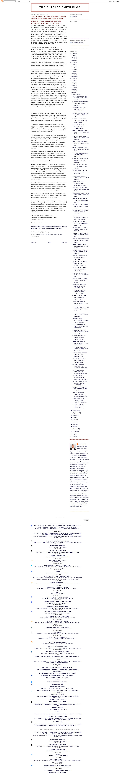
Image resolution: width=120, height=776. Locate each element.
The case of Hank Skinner (57, 716)
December (75, 94)
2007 (73, 436)
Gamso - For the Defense (57, 560)
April (74, 424)
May (74, 422)
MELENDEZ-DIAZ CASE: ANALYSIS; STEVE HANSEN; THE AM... (79, 109)
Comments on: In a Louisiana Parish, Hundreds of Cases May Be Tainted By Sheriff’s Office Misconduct (57, 534)
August (75, 415)
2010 (73, 90)
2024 (73, 58)
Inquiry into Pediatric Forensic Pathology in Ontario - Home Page (58, 704)
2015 (73, 78)
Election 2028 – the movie (57, 547)
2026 (73, 53)
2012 (73, 85)
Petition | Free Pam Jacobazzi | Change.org (57, 688)
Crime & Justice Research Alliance (57, 576)
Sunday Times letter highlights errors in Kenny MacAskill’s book (57, 648)
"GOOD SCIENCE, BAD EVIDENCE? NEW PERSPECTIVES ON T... (79, 400)
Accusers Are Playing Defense (57, 573)
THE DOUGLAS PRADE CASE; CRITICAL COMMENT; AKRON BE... (80, 103)
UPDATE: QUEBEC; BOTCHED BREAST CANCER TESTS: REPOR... (80, 240)
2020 (73, 67)
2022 (73, 62)
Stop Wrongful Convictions (57, 597)
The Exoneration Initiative (57, 682)
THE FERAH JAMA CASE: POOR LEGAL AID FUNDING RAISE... (80, 274)
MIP (57, 592)
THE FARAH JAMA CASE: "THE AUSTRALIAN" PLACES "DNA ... (79, 297)
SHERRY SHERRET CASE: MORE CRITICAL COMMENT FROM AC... (79, 263)
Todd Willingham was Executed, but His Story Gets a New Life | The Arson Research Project (57, 662)
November (75, 410)
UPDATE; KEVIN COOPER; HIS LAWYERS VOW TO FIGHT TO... (79, 389)
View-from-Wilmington (57, 642)
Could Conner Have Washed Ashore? (57, 603)
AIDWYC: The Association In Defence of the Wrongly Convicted (57, 714)
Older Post (64, 242)
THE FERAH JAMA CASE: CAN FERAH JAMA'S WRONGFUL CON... (79, 286)
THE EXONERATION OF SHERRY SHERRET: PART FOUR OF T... (80, 314)
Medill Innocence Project (57, 709)
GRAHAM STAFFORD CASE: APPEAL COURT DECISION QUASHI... (80, 132)
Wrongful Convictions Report (57, 541)
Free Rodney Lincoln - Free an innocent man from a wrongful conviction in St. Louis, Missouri (57, 719)
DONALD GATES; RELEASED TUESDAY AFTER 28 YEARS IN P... (80, 212)
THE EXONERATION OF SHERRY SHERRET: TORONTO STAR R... (78, 337)
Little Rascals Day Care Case (57, 616)
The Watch (57, 632)
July (74, 417)
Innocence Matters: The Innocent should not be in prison (57, 656)
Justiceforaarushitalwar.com (57, 651)
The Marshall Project (57, 550)
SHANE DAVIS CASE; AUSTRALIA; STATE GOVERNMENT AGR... (79, 183)
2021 (73, 64)
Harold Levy (82, 443)
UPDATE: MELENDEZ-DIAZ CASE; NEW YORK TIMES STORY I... (80, 200)
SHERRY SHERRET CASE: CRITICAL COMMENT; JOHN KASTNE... (80, 246)
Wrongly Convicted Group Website (57, 602)
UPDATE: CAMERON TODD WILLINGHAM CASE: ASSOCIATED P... (79, 383)
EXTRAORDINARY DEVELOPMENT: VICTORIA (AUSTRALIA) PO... (80, 320)
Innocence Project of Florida (57, 627)
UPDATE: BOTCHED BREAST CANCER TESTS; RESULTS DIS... (80, 235)
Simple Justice (57, 684)
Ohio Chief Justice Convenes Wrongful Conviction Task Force (57, 608)
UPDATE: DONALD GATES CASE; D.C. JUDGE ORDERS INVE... (79, 172)
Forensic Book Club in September (57, 557)
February (75, 429)
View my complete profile (77, 509)
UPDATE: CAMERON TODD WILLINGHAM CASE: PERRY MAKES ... (79, 257)
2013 (73, 83)
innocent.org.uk (57, 694)
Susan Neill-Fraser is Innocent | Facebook (57, 675)
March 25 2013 (57, 664)
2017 (73, 74)
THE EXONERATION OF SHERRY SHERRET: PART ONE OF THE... (80, 349)
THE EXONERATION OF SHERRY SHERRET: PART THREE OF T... (80, 326)
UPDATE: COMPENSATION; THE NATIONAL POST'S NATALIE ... (79, 280)
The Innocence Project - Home (57, 677)
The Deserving (57, 561)
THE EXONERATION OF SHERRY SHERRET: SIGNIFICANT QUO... (78, 292)
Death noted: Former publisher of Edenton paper (57, 618)
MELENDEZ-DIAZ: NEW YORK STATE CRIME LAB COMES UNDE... (80, 195)
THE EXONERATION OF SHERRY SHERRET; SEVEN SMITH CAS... (80, 332)
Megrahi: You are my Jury (57, 647)
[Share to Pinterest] (38, 236)
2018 (73, 71)
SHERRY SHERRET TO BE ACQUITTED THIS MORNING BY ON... (79, 354)
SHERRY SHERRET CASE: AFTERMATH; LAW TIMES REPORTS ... (80, 223)
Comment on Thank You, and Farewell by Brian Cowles (57, 638)
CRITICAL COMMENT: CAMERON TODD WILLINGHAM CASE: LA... (80, 394)
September (76, 413)
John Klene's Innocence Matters (57, 658)
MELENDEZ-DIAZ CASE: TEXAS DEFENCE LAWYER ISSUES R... (80, 177)
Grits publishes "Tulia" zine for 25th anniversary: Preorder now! (57, 584)
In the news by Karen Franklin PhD (57, 565)
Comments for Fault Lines (57, 637)
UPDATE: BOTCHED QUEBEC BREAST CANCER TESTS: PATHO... (80, 206)
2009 (73, 92)
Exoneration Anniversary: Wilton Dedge (57, 629)
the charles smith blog (60, 7)
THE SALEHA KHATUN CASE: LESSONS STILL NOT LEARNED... (80, 160)
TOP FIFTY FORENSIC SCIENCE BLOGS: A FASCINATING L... (78, 406)
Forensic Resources (57, 555)
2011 (73, 87)
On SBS (57, 571)
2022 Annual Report (57, 593)
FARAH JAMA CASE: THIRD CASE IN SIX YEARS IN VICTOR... (79, 166)
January (75, 431)
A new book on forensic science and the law (57, 643)
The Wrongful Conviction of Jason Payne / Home (57, 673)
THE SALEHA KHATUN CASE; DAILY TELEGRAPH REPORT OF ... (80, 155)
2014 (73, 80)
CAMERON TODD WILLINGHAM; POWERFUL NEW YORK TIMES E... (80, 217)
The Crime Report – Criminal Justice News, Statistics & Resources (57, 670)
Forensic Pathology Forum (57, 621)
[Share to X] (35, 236)
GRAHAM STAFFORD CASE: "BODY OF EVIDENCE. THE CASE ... (80, 143)
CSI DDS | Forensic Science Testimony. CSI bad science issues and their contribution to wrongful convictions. (57, 526)
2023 (73, 60)
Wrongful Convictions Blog (57, 607)
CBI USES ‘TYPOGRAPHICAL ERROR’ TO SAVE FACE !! (57, 653)
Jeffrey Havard (57, 707)
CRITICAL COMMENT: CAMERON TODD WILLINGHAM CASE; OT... (80, 366)
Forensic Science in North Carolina (57, 611)
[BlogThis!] (33, 236)
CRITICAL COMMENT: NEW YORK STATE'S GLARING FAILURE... (79, 98)
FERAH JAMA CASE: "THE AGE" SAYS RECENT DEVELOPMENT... (79, 126)
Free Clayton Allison (57, 772)
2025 (73, 55)
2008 (73, 434)
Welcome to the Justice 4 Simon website (57, 667)
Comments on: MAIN (57, 686)
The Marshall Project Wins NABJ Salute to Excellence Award (57, 552)
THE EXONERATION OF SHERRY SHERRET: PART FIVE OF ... (80, 303)
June (74, 419)
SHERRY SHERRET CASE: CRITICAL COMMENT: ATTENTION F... (79, 269)
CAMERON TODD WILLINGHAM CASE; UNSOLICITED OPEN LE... (80, 377)
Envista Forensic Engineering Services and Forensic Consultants (57, 691)
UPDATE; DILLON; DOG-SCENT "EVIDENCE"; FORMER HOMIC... (78, 360)
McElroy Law (57, 722)
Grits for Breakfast (57, 582)
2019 (73, 69)
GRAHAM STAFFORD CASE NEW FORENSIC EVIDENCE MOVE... (80, 149)
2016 (73, 76)
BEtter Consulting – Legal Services (57, 770)
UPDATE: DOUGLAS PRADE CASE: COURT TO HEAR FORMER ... (80, 252)
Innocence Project (57, 759)
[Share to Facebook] (37, 236)
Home (49, 242)
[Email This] (32, 236)
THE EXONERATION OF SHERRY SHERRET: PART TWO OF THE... (80, 343)
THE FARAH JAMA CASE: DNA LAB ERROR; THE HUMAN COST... (80, 309)
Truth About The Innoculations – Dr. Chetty (57, 598)
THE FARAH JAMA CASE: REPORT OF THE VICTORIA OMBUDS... (80, 137)
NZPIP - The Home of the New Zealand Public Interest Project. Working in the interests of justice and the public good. (57, 724)
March (74, 426)
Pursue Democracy (57, 546)
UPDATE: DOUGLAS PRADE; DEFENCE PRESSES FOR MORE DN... (80, 229)
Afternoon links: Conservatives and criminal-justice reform (57, 633)
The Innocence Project (57, 699)
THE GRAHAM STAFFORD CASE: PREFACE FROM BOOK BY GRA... (79, 120)
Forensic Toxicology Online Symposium (57, 613)
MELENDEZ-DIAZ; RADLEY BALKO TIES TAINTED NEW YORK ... (80, 189)
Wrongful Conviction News (57, 587)
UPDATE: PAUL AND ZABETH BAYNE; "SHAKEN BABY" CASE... (80, 115)
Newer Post (34, 242)
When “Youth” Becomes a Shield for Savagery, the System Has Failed (57, 542)
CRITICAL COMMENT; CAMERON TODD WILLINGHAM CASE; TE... (80, 371)
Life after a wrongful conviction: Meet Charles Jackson (57, 589)
